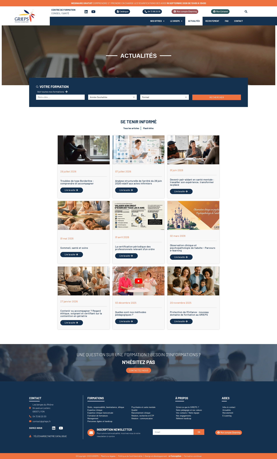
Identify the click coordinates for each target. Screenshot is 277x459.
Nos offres (156, 21)
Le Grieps (175, 21)
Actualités (194, 21)
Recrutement (212, 21)
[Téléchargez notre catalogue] (30, 436)
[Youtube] (93, 11)
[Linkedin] (86, 11)
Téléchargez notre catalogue (50, 436)
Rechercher (216, 97)
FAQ (226, 21)
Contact (238, 21)
